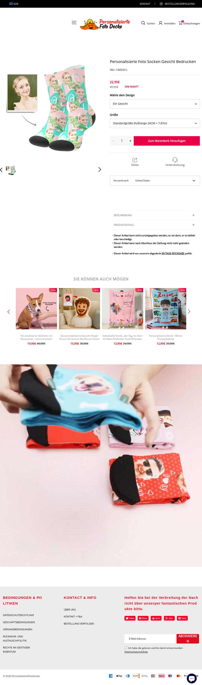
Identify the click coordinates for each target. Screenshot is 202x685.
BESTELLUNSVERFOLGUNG (176, 4)
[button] (9, 110)
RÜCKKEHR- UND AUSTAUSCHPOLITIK (15, 638)
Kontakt (145, 4)
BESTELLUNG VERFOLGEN (79, 623)
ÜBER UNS (70, 609)
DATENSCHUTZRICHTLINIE (18, 615)
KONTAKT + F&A (73, 616)
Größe (114, 115)
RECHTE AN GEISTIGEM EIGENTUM (16, 649)
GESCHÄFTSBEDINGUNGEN (19, 622)
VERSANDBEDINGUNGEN (17, 629)
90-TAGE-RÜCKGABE (173, 253)
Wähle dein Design (122, 95)
